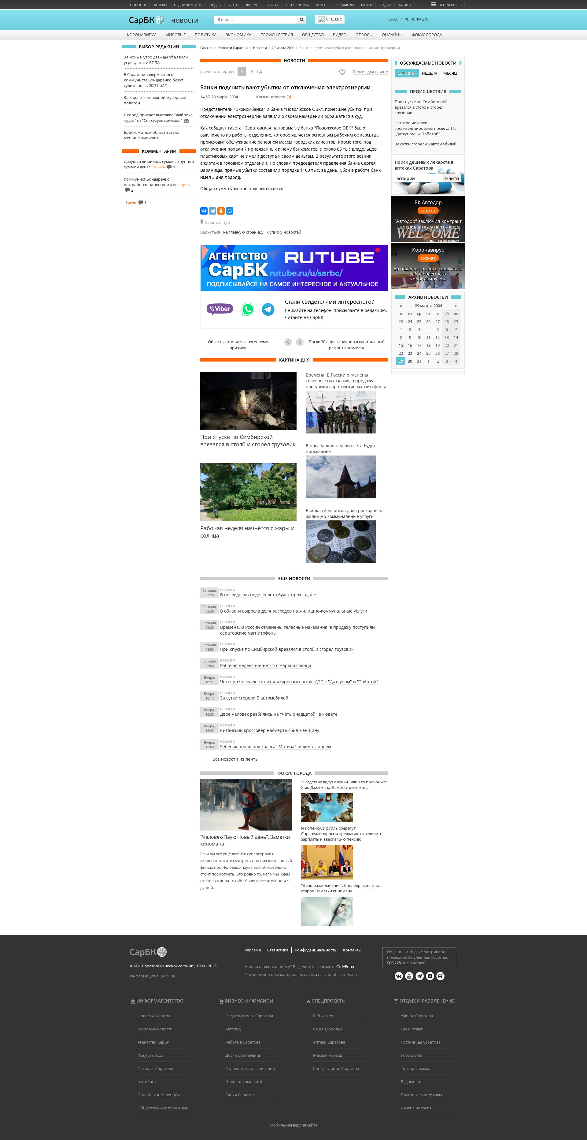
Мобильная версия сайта (293, 1125)
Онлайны (392, 34)
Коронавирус (141, 34)
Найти (452, 178)
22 (401, 353)
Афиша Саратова (417, 1015)
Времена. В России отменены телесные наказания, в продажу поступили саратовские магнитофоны (297, 630)
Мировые (175, 34)
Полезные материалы (421, 1094)
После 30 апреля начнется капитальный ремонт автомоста (347, 345)
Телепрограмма (416, 1068)
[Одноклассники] (221, 211)
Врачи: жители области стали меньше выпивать (151, 135)
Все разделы (450, 4)
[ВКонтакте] (204, 211)
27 (437, 321)
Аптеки (160, 4)
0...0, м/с (333, 19)
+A (250, 71)
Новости (138, 4)
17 (419, 345)
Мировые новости (155, 1029)
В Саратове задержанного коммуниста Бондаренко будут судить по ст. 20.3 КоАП (153, 80)
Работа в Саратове (242, 1042)
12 (437, 337)
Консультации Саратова (336, 1068)
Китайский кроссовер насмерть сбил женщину (269, 730)
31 (419, 361)
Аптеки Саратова (329, 1042)
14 (456, 337)
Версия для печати (370, 71)
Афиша (405, 4)
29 (401, 361)
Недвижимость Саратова (249, 1015)
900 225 (394, 963)
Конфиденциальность (316, 950)
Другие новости (416, 1108)
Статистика (277, 950)
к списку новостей (284, 232)
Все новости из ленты (235, 759)
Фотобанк (147, 1081)
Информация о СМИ (149, 976)
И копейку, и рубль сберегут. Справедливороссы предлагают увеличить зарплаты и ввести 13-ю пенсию (341, 833)
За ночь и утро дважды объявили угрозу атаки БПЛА (156, 59)
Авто (320, 4)
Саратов (212, 222)
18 (428, 345)
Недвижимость (188, 4)
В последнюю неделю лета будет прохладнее (268, 595)
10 (419, 337)
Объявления (297, 4)
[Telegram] (212, 211)
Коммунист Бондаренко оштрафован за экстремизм (150, 181)
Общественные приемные (163, 1108)
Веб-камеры (343, 4)
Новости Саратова (155, 1015)
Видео (215, 4)
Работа (272, 4)
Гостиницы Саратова (421, 1042)
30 (410, 361)
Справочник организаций (250, 1068)
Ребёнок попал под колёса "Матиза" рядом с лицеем (275, 746)
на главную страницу (243, 232)
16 (410, 345)
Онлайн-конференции (159, 1094)
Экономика (238, 34)
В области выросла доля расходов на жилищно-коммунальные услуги (293, 611)
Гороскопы (411, 1055)
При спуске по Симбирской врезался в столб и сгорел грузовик (286, 649)
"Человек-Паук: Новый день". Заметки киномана (245, 840)
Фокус (252, 4)
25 (419, 321)
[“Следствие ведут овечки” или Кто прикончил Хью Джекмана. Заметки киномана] (344, 807)
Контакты (352, 950)
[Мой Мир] (229, 211)
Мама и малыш (327, 1055)
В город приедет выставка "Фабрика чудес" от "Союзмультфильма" (158, 117)
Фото (234, 4)
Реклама (253, 950)
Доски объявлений (243, 1055)
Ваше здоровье (327, 1029)
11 (428, 337)
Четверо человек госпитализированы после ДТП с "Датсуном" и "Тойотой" (299, 681)
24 (410, 321)
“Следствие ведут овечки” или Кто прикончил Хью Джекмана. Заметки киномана (344, 784)
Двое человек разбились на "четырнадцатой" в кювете (279, 714)
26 (428, 321)
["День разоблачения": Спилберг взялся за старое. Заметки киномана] (344, 911)
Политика (205, 34)
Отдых (385, 4)
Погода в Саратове (155, 1068)
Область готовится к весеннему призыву (238, 345)
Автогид (233, 1029)
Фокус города (427, 34)
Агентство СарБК (153, 1042)
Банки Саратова (240, 1094)
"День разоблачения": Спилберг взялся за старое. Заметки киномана (340, 888)
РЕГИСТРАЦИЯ (416, 19)
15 (401, 345)
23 (410, 353)
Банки (366, 4)
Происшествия (276, 34)
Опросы (364, 34)
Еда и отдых (412, 1029)
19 (437, 345)
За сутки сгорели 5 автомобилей (254, 698)
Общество (313, 34)
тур (226, 222)
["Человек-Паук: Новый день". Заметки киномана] (246, 805)
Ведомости (411, 1081)
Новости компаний (243, 1081)
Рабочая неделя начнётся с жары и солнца (265, 665)
